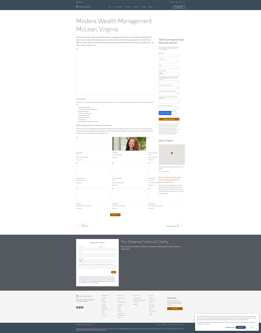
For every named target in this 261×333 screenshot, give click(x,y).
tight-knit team (81, 42)
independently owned (95, 129)
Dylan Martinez (80, 178)
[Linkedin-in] (79, 2)
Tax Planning (82, 119)
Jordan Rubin (151, 178)
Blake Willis (79, 153)
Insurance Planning (84, 115)
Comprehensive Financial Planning (88, 109)
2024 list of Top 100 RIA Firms (99, 133)
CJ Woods (115, 153)
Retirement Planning (84, 117)
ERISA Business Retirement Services (88, 121)
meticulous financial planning (104, 42)
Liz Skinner (115, 204)
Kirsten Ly (78, 204)
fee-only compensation (83, 131)
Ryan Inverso (151, 204)
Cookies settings (229, 327)
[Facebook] (77, 2)
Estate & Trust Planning (85, 113)
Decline (252, 327)
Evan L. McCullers (117, 178)
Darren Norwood (152, 153)
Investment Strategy (84, 107)
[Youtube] (81, 2)
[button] (115, 214)
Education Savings (84, 111)
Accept (241, 327)
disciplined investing (123, 42)
